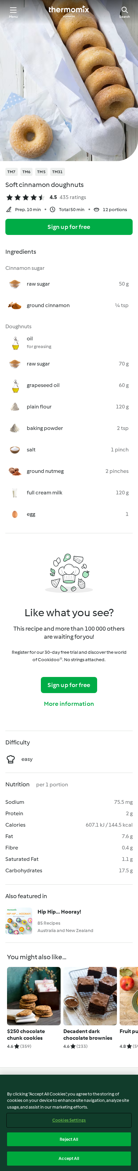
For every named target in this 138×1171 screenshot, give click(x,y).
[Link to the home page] (69, 12)
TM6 (26, 171)
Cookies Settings (69, 1120)
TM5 (41, 171)
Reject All (69, 1139)
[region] (69, 1123)
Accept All (69, 1158)
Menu (13, 16)
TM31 (57, 171)
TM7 (11, 171)
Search (124, 16)
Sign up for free (69, 227)
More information (69, 704)
